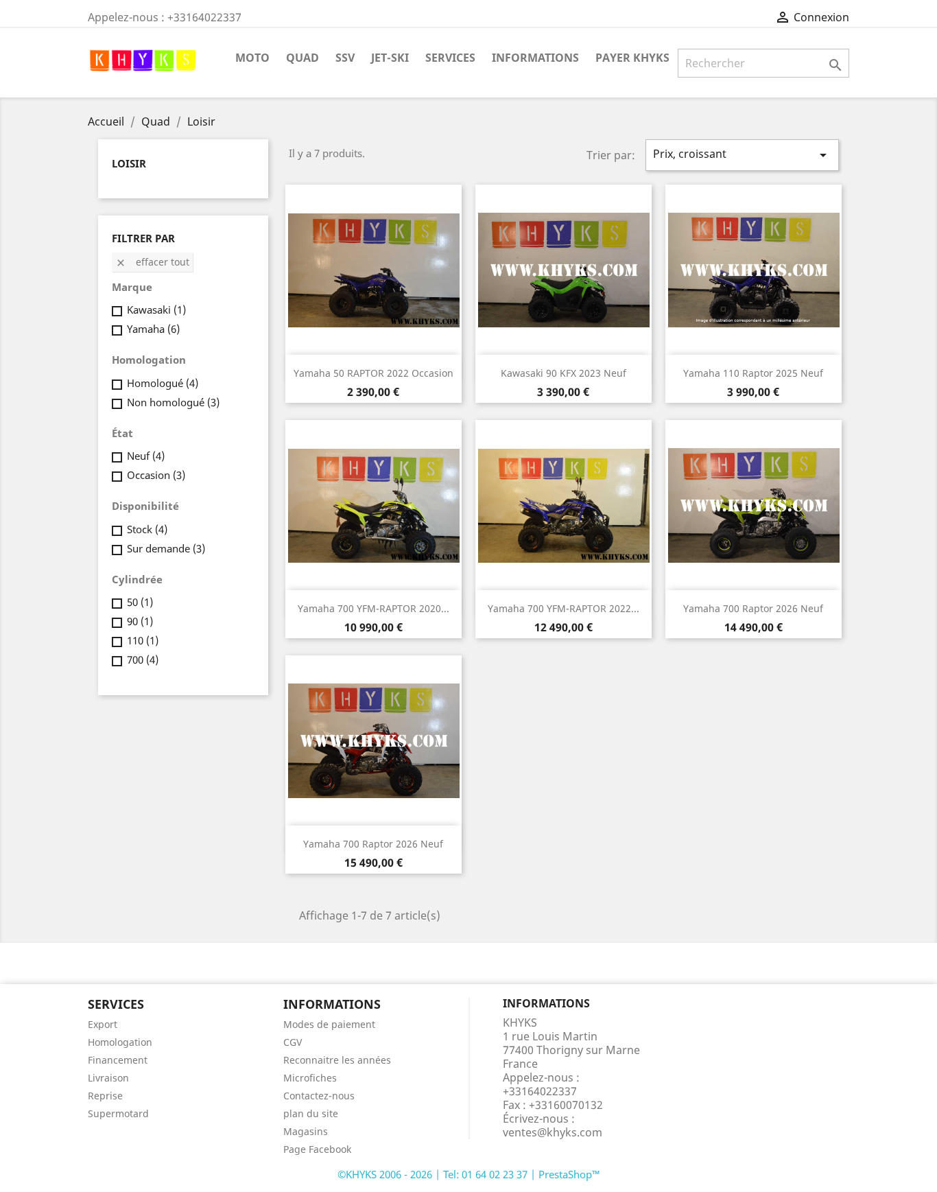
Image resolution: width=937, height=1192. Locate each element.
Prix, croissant (742, 154)
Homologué (162, 383)
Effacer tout (152, 261)
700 (142, 659)
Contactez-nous (319, 1095)
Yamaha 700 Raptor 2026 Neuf (753, 608)
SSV (345, 57)
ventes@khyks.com (552, 1132)
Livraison (108, 1077)
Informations (535, 57)
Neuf (146, 456)
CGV (292, 1042)
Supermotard (118, 1113)
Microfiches (310, 1077)
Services (450, 57)
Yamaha (153, 329)
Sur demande (166, 548)
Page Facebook (317, 1149)
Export (102, 1024)
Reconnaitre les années (337, 1059)
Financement (117, 1059)
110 (142, 640)
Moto (252, 57)
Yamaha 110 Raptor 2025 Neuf (753, 372)
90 (140, 621)
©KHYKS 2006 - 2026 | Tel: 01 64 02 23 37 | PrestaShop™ (468, 1174)
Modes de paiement (329, 1024)
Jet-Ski (390, 57)
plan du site (310, 1113)
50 (140, 602)
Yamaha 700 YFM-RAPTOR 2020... (373, 608)
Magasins (305, 1131)
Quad (302, 57)
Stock (147, 529)
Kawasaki (156, 309)
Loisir (129, 163)
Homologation (120, 1042)
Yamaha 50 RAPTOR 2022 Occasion (373, 372)
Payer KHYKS (632, 57)
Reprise (105, 1095)
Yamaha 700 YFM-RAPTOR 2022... (563, 608)
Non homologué (173, 402)
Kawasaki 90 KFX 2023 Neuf (563, 372)
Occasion (156, 475)
